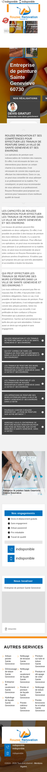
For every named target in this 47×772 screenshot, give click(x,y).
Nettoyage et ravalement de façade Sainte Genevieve (25, 675)
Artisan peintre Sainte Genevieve (10, 660)
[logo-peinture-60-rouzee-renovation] (23, 12)
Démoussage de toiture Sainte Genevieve (10, 673)
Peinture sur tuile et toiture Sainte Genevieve (40, 661)
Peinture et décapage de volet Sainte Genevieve (40, 677)
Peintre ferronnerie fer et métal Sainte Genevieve (40, 705)
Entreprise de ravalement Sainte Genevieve (10, 687)
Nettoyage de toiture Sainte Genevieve (40, 691)
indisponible (25, 549)
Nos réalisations (25, 98)
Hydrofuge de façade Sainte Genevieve (10, 701)
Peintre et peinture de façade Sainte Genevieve (25, 692)
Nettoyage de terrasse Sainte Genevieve (25, 660)
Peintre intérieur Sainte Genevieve (25, 707)
